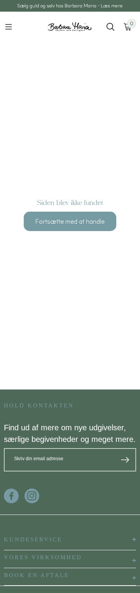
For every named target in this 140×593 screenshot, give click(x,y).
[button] (8, 26)
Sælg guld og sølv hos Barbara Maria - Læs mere (70, 6)
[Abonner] (125, 459)
